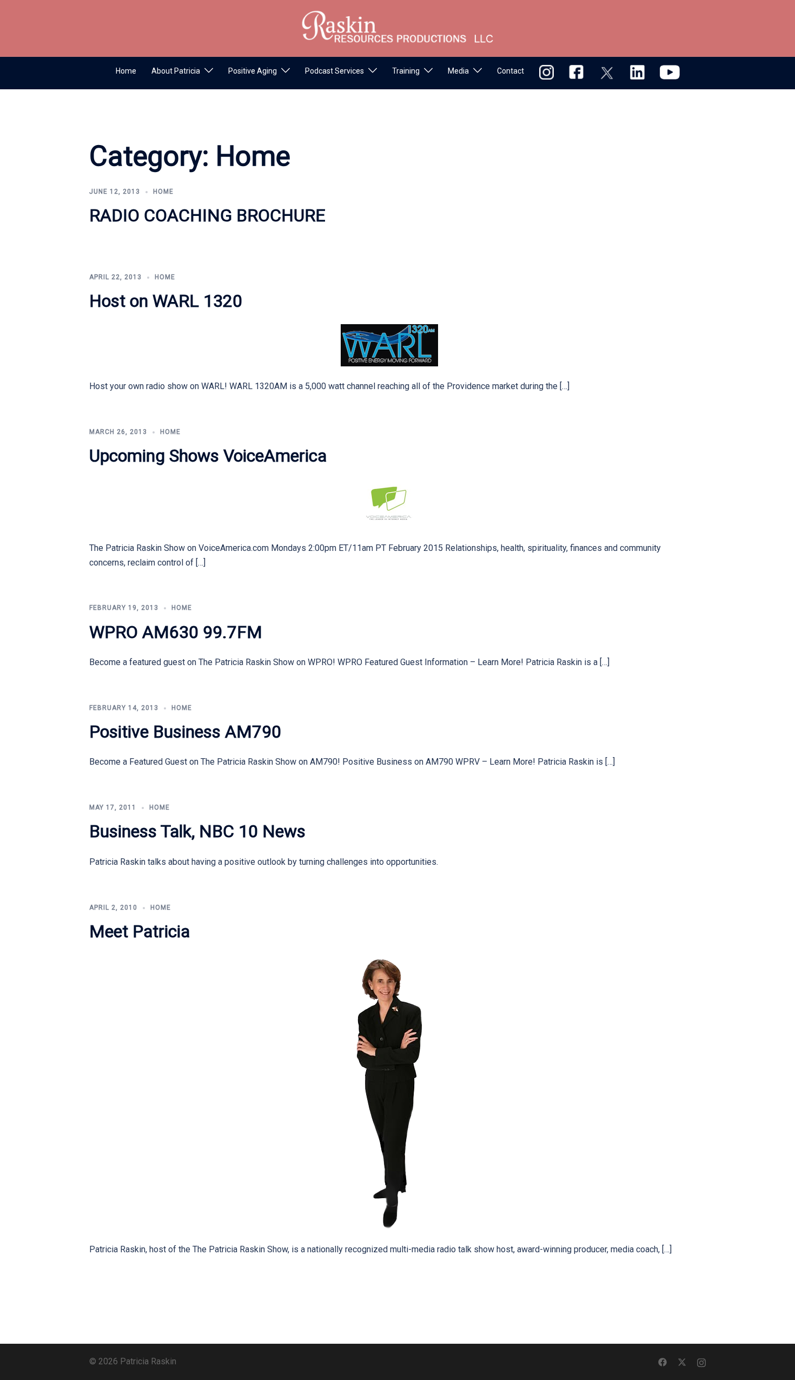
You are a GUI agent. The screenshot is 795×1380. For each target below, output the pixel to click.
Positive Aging (252, 71)
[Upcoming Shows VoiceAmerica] (389, 503)
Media (458, 71)
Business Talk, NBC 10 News (197, 831)
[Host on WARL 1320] (389, 344)
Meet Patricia (139, 931)
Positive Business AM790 (185, 731)
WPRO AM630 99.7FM (175, 632)
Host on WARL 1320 (165, 301)
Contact (510, 71)
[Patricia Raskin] (397, 27)
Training (406, 71)
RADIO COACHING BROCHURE (207, 215)
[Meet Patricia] (389, 1091)
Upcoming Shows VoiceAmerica (208, 455)
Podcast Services (334, 71)
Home (126, 71)
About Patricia (175, 71)
